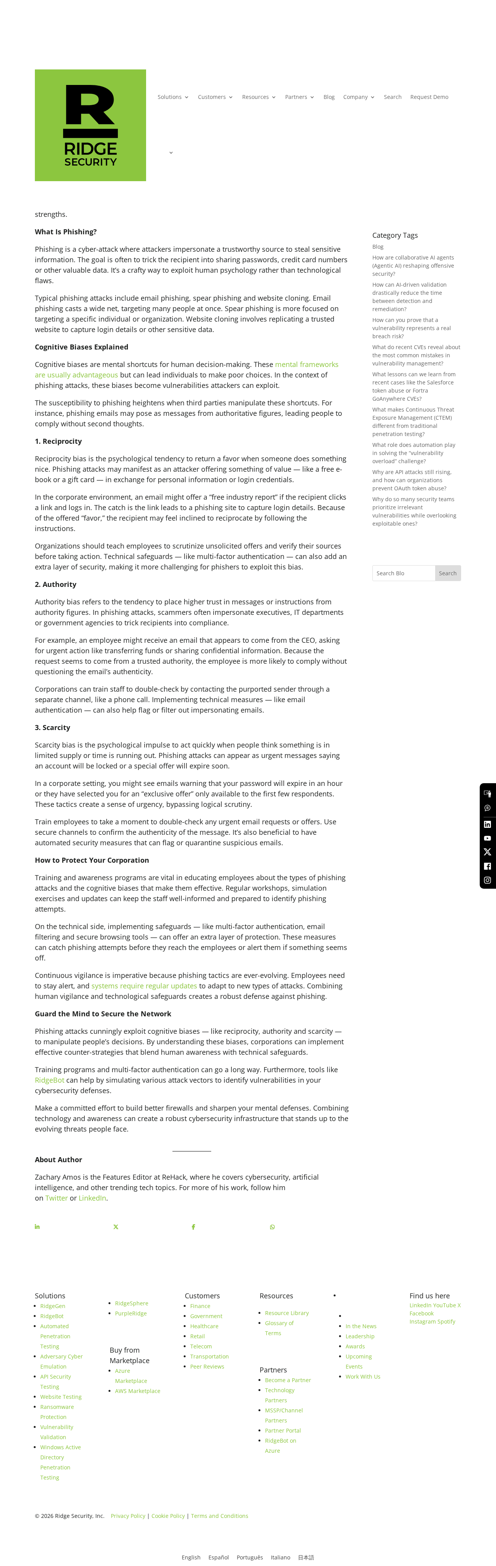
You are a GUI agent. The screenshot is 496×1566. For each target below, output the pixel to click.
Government (206, 1316)
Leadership (360, 1336)
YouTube (444, 1305)
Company (355, 96)
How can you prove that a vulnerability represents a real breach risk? (411, 328)
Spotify (446, 1321)
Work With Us (363, 1376)
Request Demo (429, 96)
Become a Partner (288, 1380)
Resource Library (287, 1313)
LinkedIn (92, 1198)
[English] (166, 152)
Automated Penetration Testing (55, 1336)
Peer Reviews (207, 1366)
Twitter (56, 1198)
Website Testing (61, 1396)
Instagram (423, 1321)
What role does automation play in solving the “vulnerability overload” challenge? (413, 453)
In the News (361, 1326)
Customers (212, 96)
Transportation (209, 1356)
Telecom (201, 1346)
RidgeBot (49, 1080)
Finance (200, 1306)
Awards (355, 1346)
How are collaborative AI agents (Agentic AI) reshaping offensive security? (413, 265)
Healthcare (204, 1326)
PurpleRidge (131, 1313)
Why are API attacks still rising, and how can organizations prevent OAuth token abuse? (412, 480)
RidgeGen (52, 1306)
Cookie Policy (168, 1515)
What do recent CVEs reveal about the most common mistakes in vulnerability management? (416, 355)
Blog (329, 96)
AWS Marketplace (137, 1391)
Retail (197, 1336)
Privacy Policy (128, 1515)
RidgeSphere (131, 1303)
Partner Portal (283, 1430)
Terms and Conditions (219, 1515)
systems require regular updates (144, 985)
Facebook (422, 1313)
